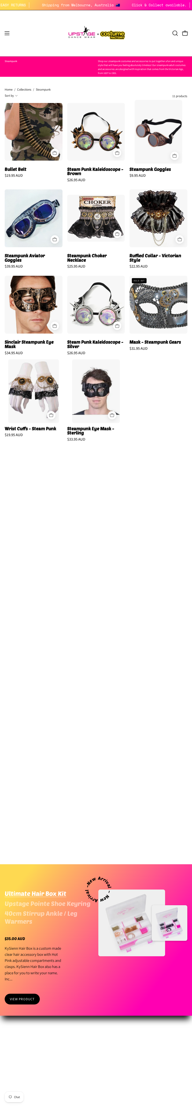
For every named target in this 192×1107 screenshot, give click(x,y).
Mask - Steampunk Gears (155, 342)
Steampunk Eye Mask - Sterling (90, 431)
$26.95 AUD (76, 180)
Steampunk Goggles (150, 169)
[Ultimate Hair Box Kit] (131, 923)
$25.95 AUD (76, 266)
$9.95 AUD (137, 175)
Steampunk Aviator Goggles (25, 258)
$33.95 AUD (76, 439)
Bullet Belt (15, 169)
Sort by (9, 95)
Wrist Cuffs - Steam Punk (30, 429)
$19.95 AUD (14, 175)
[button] (174, 33)
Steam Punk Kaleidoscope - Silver (95, 344)
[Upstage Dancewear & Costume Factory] (96, 33)
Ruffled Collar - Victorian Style (155, 258)
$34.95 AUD (14, 353)
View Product (22, 999)
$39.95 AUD (14, 266)
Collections (24, 89)
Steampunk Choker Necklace (87, 258)
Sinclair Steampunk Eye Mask (29, 344)
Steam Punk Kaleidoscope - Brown (95, 171)
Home (9, 89)
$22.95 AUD (138, 266)
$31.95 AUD (138, 348)
